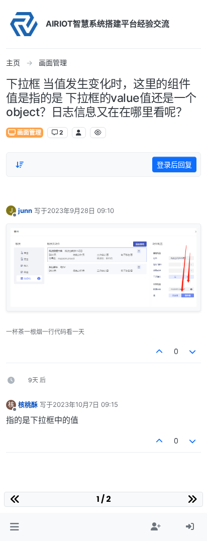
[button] (14, 527)
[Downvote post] (192, 352)
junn (25, 210)
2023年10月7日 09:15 (85, 404)
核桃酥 (28, 404)
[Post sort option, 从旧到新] (20, 164)
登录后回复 (174, 164)
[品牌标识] (24, 24)
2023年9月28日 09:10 (80, 210)
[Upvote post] (159, 352)
